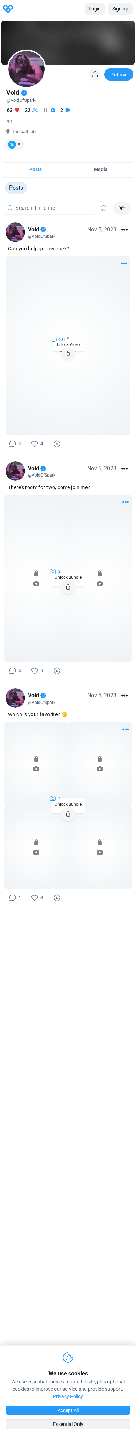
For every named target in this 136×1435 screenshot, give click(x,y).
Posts (16, 187)
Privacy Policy (68, 1396)
